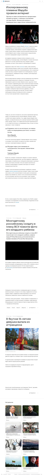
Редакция (15, 474)
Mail (1, 474)
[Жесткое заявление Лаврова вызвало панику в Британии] (13, 413)
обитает (27, 46)
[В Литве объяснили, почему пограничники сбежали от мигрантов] (13, 464)
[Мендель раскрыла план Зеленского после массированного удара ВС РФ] (31, 464)
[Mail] (3, 1)
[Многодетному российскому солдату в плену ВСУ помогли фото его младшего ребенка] (31, 430)
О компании (5, 474)
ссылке (17, 202)
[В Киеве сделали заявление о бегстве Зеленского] (31, 413)
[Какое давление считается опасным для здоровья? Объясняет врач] (13, 447)
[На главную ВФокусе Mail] (6, 1)
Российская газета (20, 316)
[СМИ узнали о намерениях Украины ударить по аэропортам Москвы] (13, 430)
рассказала (9, 267)
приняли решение (13, 171)
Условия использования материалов (24, 474)
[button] (22, 34)
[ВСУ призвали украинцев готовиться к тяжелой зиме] (31, 447)
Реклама (9, 474)
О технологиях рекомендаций (35, 474)
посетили (22, 66)
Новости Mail (18, 4)
